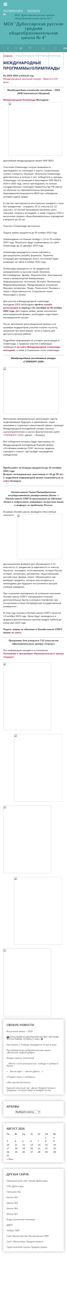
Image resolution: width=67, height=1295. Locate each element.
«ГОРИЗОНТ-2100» (13, 435)
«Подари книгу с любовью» (21, 1077)
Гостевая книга (13, 11)
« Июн (10, 1159)
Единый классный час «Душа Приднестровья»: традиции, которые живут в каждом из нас (31, 1089)
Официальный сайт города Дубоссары (27, 1180)
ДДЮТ (10, 1225)
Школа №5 (12, 1208)
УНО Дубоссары (15, 1186)
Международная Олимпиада (19, 100)
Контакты (34, 11)
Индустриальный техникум (21, 1219)
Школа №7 (12, 1214)
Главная (7, 56)
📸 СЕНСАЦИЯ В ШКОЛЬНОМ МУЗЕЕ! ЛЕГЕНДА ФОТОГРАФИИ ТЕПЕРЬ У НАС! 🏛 (33, 1038)
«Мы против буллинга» (19, 1082)
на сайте (16, 632)
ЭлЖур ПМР (13, 1230)
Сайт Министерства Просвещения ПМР (28, 1236)
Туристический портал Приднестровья (27, 1247)
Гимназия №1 (14, 1191)
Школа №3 (12, 1203)
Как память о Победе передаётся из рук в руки (31, 1044)
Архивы (7, 1111)
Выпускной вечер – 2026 (20, 1031)
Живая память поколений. (21, 1058)
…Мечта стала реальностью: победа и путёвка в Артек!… (32, 1064)
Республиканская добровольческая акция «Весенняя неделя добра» (29, 1051)
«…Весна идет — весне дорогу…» (25, 1071)
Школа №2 (12, 1197)
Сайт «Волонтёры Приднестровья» (25, 1241)
